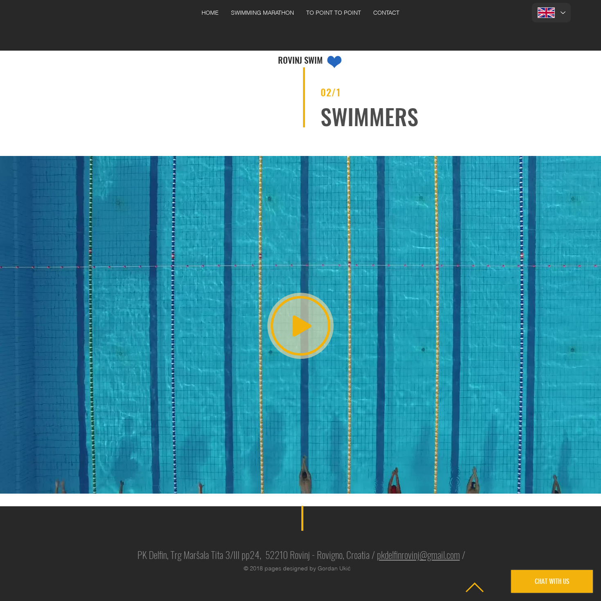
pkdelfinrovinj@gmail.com (418, 554)
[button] (262, 13)
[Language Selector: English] (551, 12)
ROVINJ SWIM (300, 59)
